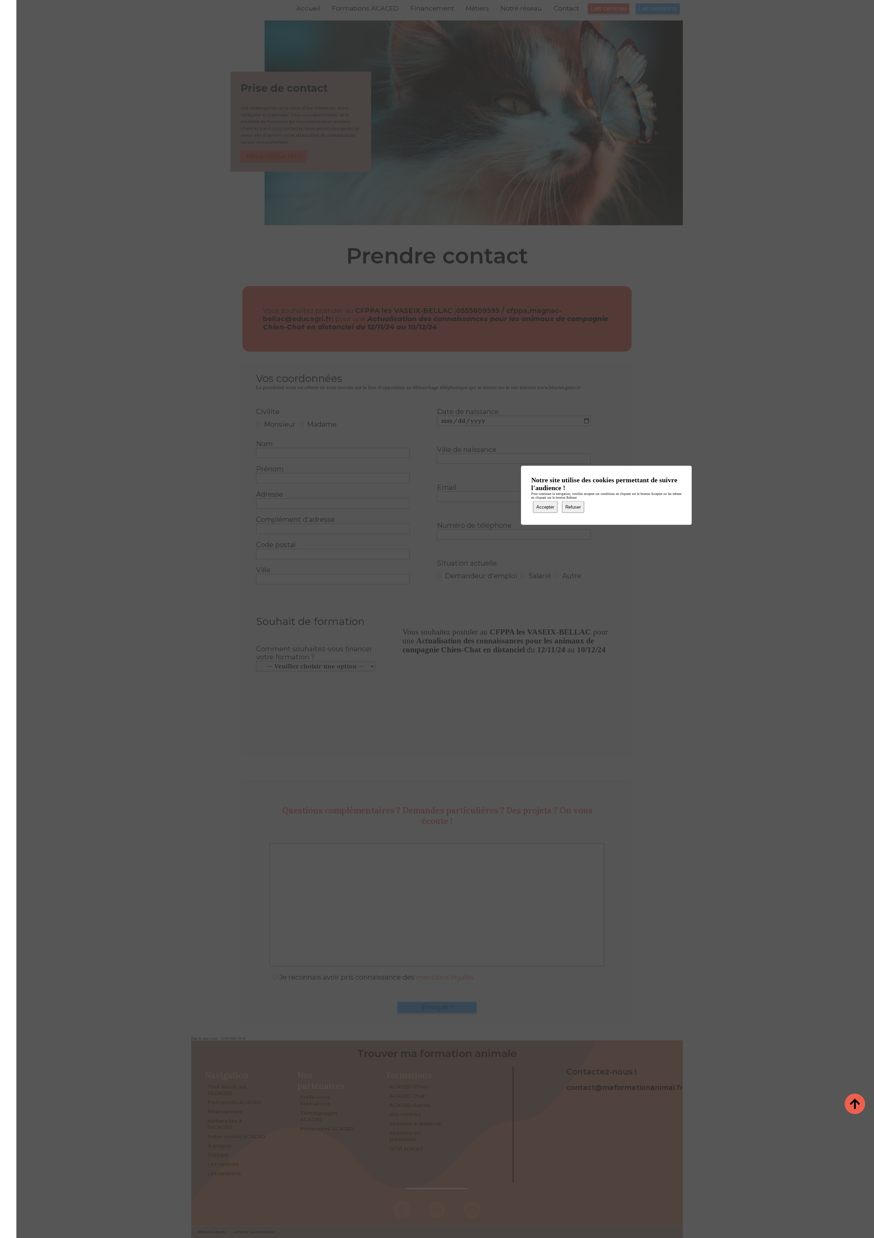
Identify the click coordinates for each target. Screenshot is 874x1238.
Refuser (573, 506)
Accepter (545, 506)
